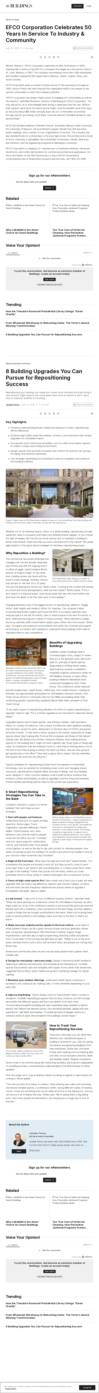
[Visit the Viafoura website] (87, 265)
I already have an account (49, 284)
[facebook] (41, 57)
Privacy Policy (10, 1389)
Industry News (12, 20)
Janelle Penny (13, 404)
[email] (58, 57)
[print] (92, 57)
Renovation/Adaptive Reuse (18, 364)
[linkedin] (45, 57)
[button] (7, 6)
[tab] (13, 253)
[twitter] (49, 57)
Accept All (87, 1388)
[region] (49, 259)
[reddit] (54, 57)
